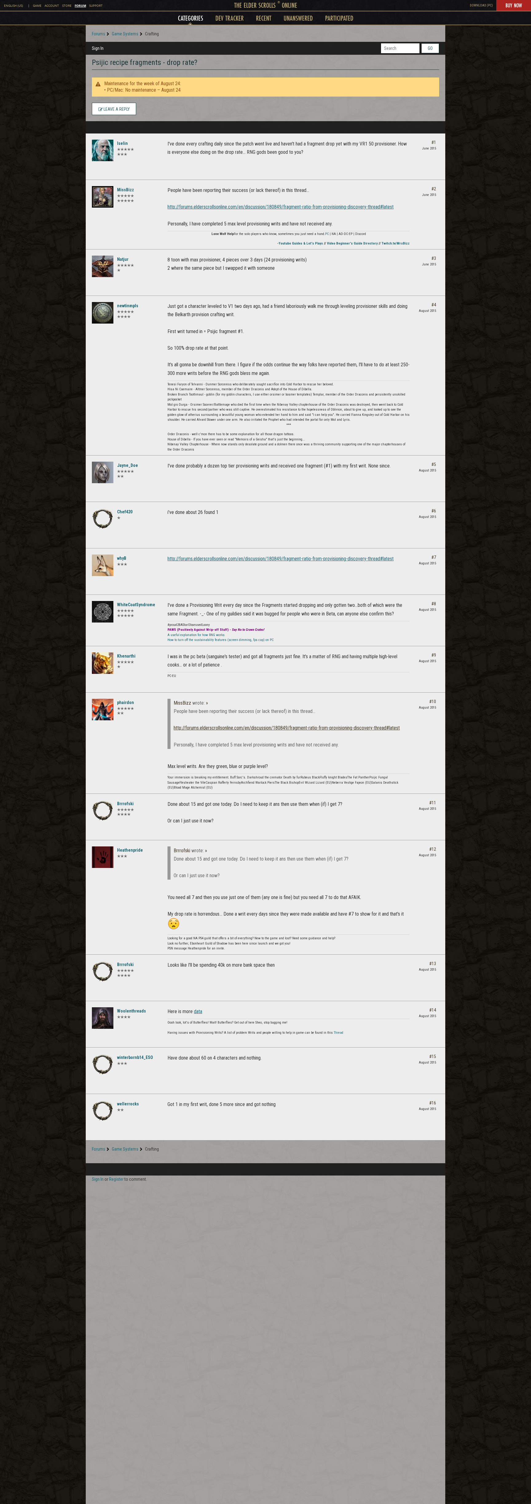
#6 (433, 510)
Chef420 (124, 511)
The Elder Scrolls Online (265, 5)
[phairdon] (102, 709)
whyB (121, 558)
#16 (432, 1102)
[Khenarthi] (102, 663)
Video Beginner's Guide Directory (352, 243)
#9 (433, 655)
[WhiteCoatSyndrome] (102, 612)
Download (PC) (481, 5)
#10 (432, 701)
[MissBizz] (102, 197)
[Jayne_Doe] (102, 472)
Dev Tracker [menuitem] (229, 18)
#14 (432, 1010)
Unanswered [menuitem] (298, 18)
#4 (433, 304)
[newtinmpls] (102, 313)
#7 (433, 557)
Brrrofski (125, 803)
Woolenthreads (131, 1011)
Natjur (122, 259)
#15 (432, 1056)
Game (37, 6)
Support (96, 6)
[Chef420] (102, 519)
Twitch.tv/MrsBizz (396, 243)
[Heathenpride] (102, 857)
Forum (80, 5)
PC (327, 234)
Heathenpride (130, 850)
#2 (433, 188)
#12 (432, 849)
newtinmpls (127, 305)
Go (430, 48)
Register (116, 1179)
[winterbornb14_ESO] (102, 1064)
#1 (433, 142)
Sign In (98, 48)
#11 (432, 802)
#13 (432, 963)
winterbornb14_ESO (135, 1057)
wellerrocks (128, 1103)
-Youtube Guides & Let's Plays (300, 243)
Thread (338, 1033)
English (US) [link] (13, 6)
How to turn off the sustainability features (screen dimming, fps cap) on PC (220, 640)
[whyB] (102, 565)
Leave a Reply (116, 109)
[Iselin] (102, 150)
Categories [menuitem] (190, 18)
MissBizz (125, 189)
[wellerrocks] (102, 1111)
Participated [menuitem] (339, 18)
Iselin (122, 143)
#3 (433, 258)
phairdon (125, 702)
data (198, 1011)
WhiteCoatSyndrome (136, 604)
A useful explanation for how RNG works (196, 635)
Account (52, 6)
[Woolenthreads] (102, 1018)
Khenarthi (126, 656)
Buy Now (513, 5)
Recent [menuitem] (263, 18)
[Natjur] (102, 266)
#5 (433, 464)
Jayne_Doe (127, 465)
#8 (433, 603)
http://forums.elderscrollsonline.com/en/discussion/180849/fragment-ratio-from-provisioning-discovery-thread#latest (280, 207)
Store (67, 6)
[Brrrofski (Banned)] (102, 811)
